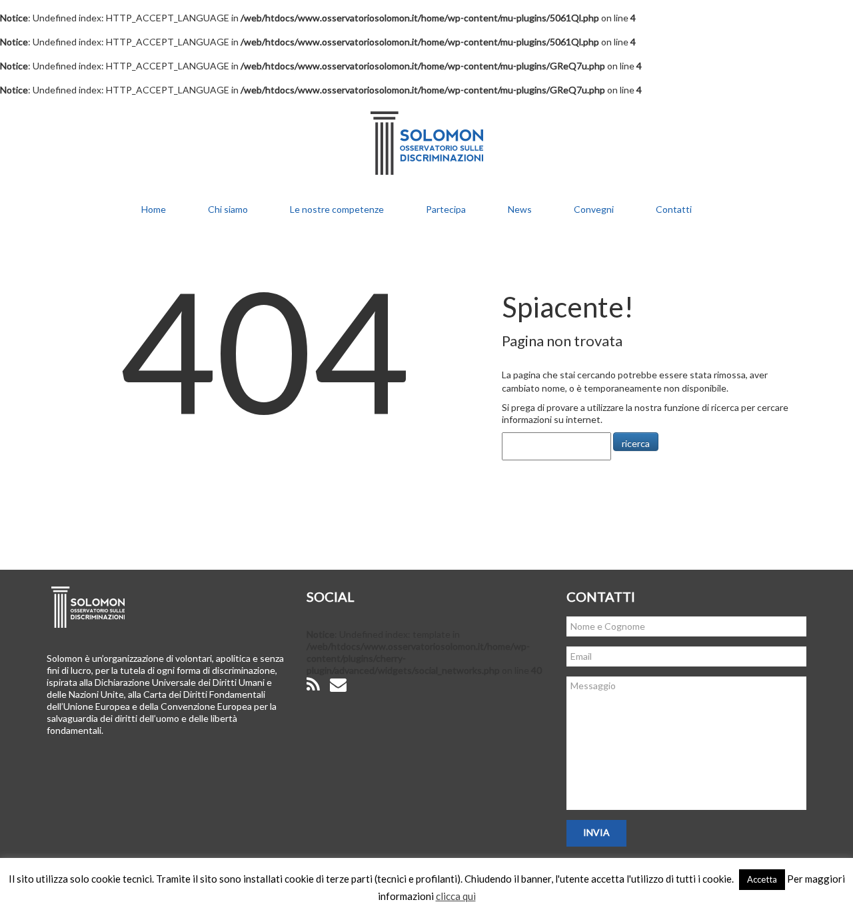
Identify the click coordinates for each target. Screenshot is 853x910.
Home (153, 209)
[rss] (313, 684)
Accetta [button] (762, 879)
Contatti (674, 209)
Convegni (594, 209)
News (520, 209)
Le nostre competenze (337, 209)
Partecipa (446, 209)
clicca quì (456, 896)
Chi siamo (228, 209)
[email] (338, 684)
